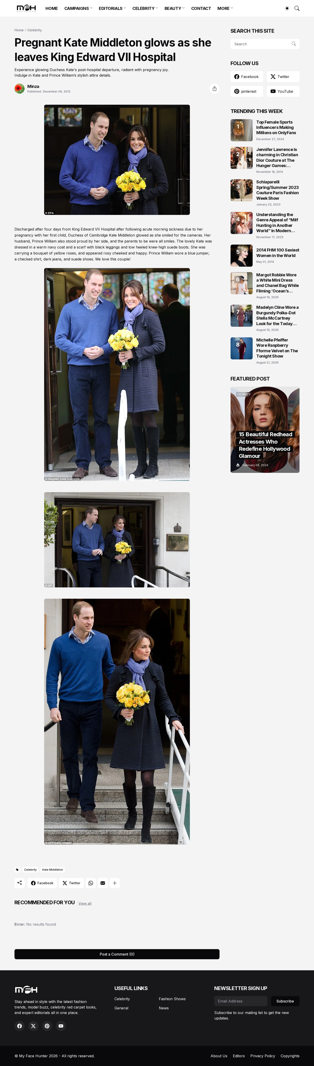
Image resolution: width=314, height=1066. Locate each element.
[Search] (295, 8)
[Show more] (115, 883)
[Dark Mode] (284, 8)
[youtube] (61, 1026)
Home (19, 30)
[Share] (214, 89)
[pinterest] (47, 1026)
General (121, 1008)
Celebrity (34, 30)
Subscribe (285, 1001)
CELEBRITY (143, 8)
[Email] (103, 883)
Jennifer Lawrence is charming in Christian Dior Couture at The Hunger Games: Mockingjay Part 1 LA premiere (277, 157)
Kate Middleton (52, 869)
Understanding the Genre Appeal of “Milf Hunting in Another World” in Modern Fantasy (277, 223)
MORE (223, 8)
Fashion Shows (172, 999)
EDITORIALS (111, 8)
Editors (239, 1056)
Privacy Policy (262, 1056)
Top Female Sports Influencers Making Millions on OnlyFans (276, 127)
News (164, 1008)
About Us (219, 1056)
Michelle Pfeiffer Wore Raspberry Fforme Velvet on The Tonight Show (277, 348)
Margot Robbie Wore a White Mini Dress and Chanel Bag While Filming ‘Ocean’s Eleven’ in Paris (277, 283)
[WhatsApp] (91, 883)
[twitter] (33, 1026)
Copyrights (290, 1056)
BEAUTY (173, 8)
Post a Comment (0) (117, 954)
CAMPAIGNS (76, 8)
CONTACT (201, 8)
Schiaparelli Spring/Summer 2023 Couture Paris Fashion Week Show (277, 189)
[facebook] (19, 1026)
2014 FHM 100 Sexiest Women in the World (277, 253)
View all (85, 903)
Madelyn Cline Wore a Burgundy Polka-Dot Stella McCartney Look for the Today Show (277, 315)
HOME (52, 8)
